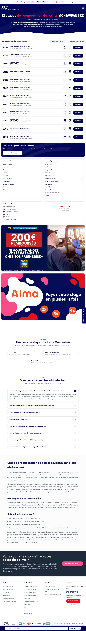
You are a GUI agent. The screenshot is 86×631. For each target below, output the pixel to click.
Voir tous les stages (11, 153)
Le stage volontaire (29, 592)
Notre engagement (8, 598)
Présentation (6, 595)
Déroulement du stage (9, 601)
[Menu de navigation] (83, 8)
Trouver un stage (8, 586)
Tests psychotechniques (31, 601)
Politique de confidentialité (53, 594)
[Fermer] (84, 2)
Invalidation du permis (30, 589)
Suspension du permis (30, 586)
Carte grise (27, 604)
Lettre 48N (27, 598)
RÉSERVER (78, 47)
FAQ (25, 610)
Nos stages (6, 592)
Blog (25, 607)
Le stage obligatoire (30, 595)
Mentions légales (50, 586)
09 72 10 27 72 (64, 207)
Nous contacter (28, 613)
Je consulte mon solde (71, 563)
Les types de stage (8, 589)
